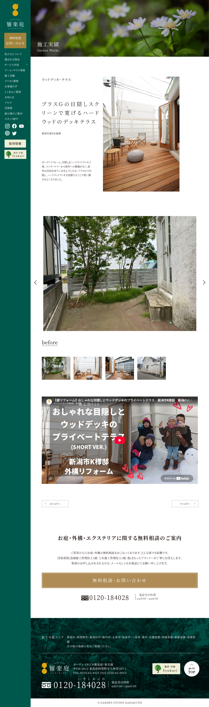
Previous (36, 282)
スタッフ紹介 (11, 119)
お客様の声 (11, 86)
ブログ (8, 102)
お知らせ (9, 97)
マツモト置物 (12, 81)
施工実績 (10, 75)
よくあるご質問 (13, 92)
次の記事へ (185, 503)
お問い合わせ (15, 40)
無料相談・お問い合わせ (120, 580)
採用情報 (15, 143)
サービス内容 (12, 65)
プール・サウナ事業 (15, 70)
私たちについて (13, 54)
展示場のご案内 (13, 113)
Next (203, 282)
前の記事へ (55, 503)
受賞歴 (8, 108)
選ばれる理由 (12, 59)
